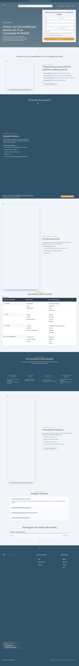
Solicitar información (59, 38)
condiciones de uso (66, 33)
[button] (39, 500)
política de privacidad (61, 33)
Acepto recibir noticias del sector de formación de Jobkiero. (54, 35)
